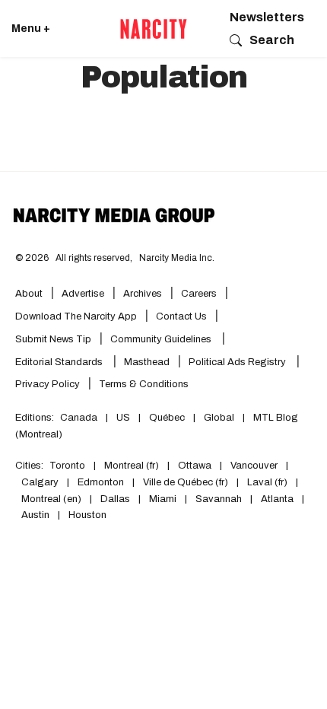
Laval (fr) (267, 482)
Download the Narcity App (76, 316)
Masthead (147, 362)
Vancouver (254, 465)
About (29, 293)
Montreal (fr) (131, 465)
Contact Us (181, 316)
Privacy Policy (47, 384)
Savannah (218, 499)
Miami (162, 499)
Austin (35, 515)
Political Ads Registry (238, 362)
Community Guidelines (162, 339)
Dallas (115, 499)
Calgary (40, 482)
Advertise (83, 293)
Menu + (30, 28)
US (123, 417)
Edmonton (101, 482)
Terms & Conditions (144, 384)
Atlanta (277, 499)
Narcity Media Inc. (176, 258)
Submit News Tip (53, 339)
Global (219, 417)
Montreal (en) (51, 499)
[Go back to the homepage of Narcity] (153, 28)
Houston (87, 515)
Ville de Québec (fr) (185, 482)
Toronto (67, 465)
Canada (78, 417)
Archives (142, 293)
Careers (199, 293)
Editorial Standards (60, 362)
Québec (167, 417)
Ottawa (194, 465)
